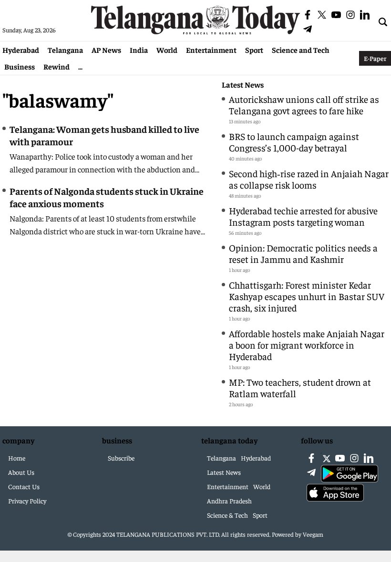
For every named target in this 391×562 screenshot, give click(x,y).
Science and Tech (300, 49)
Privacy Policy (27, 500)
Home (16, 457)
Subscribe (121, 457)
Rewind (56, 66)
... (80, 66)
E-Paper (375, 58)
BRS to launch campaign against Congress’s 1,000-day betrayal (294, 141)
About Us (21, 472)
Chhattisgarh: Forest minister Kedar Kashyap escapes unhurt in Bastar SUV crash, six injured (306, 296)
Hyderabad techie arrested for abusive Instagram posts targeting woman (303, 216)
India (139, 49)
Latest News (243, 85)
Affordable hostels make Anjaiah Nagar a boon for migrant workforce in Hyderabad (306, 344)
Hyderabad (20, 49)
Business (19, 66)
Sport (254, 49)
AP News (106, 49)
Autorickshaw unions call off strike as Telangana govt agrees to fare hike (304, 104)
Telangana (65, 49)
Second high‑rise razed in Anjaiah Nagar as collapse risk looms (309, 179)
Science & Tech (227, 515)
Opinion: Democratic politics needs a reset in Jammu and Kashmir (303, 253)
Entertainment (211, 49)
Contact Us (24, 486)
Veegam (313, 534)
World (166, 49)
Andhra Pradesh (229, 500)
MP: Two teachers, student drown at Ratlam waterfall (300, 387)
